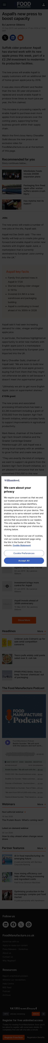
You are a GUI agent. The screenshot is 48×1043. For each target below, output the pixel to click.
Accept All (24, 560)
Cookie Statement (22, 545)
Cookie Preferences (23, 553)
